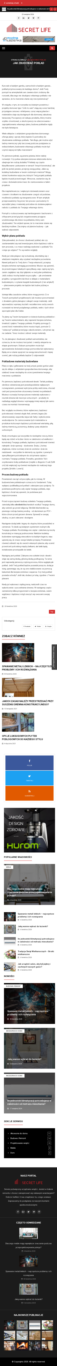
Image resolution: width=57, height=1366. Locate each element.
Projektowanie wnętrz (19, 1143)
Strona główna (18, 60)
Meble (8, 867)
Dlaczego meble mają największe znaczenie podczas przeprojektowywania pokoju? (29, 892)
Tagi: (52, 612)
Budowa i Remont (13, 986)
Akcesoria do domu (14, 1031)
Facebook (27, 626)
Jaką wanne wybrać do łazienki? (33, 926)
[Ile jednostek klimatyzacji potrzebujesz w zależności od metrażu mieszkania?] (4, 9)
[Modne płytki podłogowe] (28, 39)
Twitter (39, 626)
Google (49, 626)
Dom (12, 1153)
